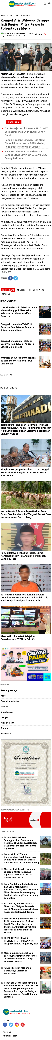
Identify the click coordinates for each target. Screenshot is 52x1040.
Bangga (9, 15)
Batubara (6, 733)
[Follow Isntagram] (16, 1024)
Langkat (5, 717)
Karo (3, 695)
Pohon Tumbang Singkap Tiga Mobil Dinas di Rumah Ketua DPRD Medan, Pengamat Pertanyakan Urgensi (25, 143)
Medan (28, 15)
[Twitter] (15, 278)
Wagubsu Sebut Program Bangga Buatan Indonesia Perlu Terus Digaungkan (18, 360)
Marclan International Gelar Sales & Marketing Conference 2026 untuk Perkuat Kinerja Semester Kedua (20, 957)
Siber (15, 1035)
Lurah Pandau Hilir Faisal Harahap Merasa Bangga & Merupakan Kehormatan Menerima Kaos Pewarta (19, 312)
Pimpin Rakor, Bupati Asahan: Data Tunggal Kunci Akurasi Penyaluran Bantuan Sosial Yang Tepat (25, 472)
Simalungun (7, 711)
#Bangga (21, 290)
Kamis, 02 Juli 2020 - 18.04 (16, 36)
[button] (49, 2)
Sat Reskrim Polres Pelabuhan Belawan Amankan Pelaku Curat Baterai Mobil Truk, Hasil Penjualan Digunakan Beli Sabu (24, 597)
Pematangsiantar (10, 701)
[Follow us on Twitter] (11, 1024)
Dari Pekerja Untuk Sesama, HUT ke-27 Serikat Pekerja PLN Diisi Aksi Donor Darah (26, 132)
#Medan (6, 294)
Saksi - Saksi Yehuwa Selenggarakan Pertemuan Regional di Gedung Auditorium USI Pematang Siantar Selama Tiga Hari (20, 843)
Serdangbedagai (9, 690)
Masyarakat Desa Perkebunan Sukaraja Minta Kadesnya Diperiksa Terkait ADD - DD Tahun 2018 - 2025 (20, 873)
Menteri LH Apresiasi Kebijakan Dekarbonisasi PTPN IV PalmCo (18, 638)
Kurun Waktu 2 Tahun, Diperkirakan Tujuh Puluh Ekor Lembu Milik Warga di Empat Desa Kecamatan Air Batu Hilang (26, 514)
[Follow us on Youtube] (22, 1024)
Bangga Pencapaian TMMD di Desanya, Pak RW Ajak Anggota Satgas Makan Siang (17, 327)
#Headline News (36, 290)
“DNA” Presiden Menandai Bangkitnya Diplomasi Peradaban (17, 970)
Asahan (5, 728)
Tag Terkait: (8, 290)
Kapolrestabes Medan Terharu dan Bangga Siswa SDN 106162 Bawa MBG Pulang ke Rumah (26, 155)
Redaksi (7, 1035)
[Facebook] (10, 278)
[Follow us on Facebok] (5, 1024)
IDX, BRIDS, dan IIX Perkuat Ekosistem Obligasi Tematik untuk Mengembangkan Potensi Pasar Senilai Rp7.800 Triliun (21, 907)
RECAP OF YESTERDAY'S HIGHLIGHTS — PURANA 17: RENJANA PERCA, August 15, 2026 (21, 941)
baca (39, 34)
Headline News (19, 15)
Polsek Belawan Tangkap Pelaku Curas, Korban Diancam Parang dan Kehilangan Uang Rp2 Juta (23, 555)
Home (3, 15)
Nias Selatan (7, 722)
